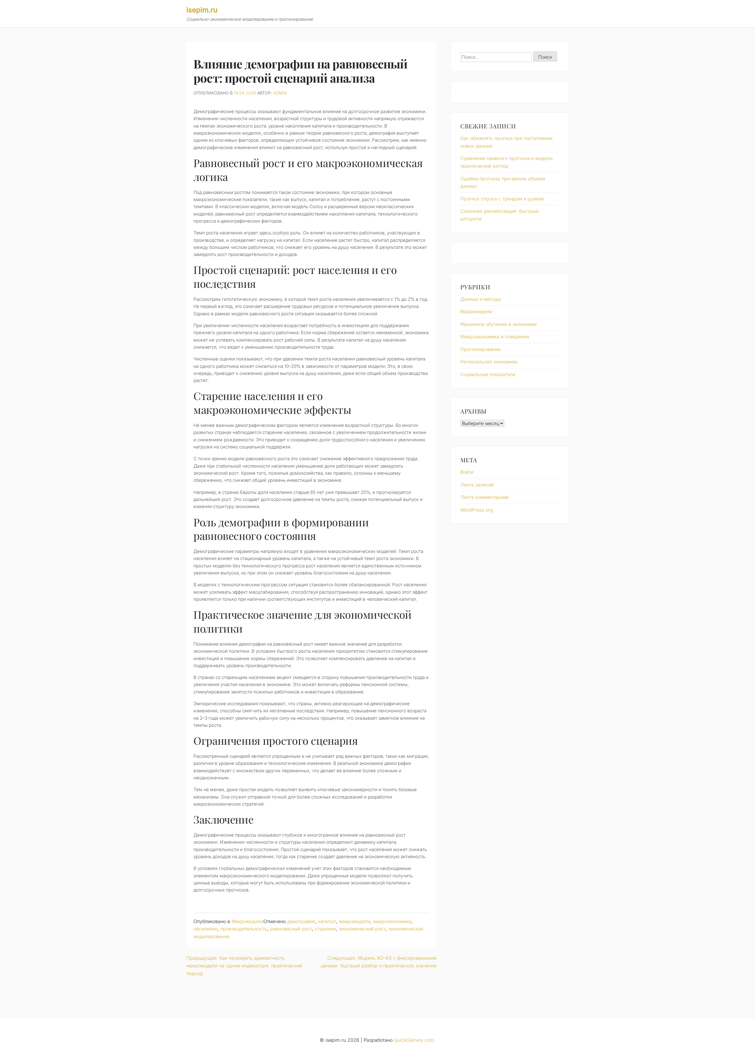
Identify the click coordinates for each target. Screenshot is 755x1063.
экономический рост (362, 929)
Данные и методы (480, 299)
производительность (243, 929)
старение (325, 929)
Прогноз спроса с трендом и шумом (502, 199)
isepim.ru (201, 10)
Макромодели (247, 921)
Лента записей (477, 485)
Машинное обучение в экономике (498, 324)
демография (301, 921)
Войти (466, 472)
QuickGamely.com (414, 1040)
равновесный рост (291, 929)
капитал (327, 921)
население (205, 929)
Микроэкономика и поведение (494, 336)
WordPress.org (476, 510)
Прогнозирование (480, 349)
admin (280, 92)
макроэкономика (392, 921)
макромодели (354, 921)
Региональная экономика (489, 362)
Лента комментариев (484, 497)
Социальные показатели (487, 374)
